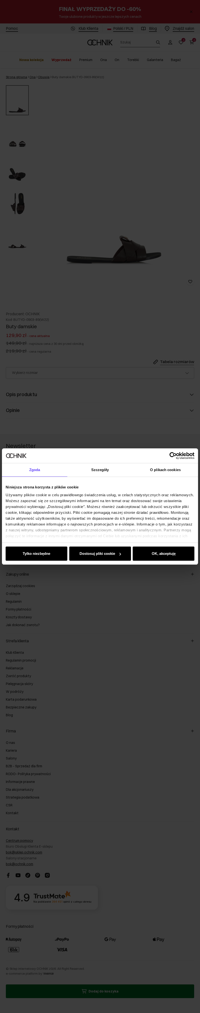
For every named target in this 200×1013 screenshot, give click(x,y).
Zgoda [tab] (34, 470)
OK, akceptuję (164, 553)
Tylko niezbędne (36, 553)
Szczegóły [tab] (100, 470)
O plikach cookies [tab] (165, 470)
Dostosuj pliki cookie (97, 553)
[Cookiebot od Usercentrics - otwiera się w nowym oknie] (173, 455)
